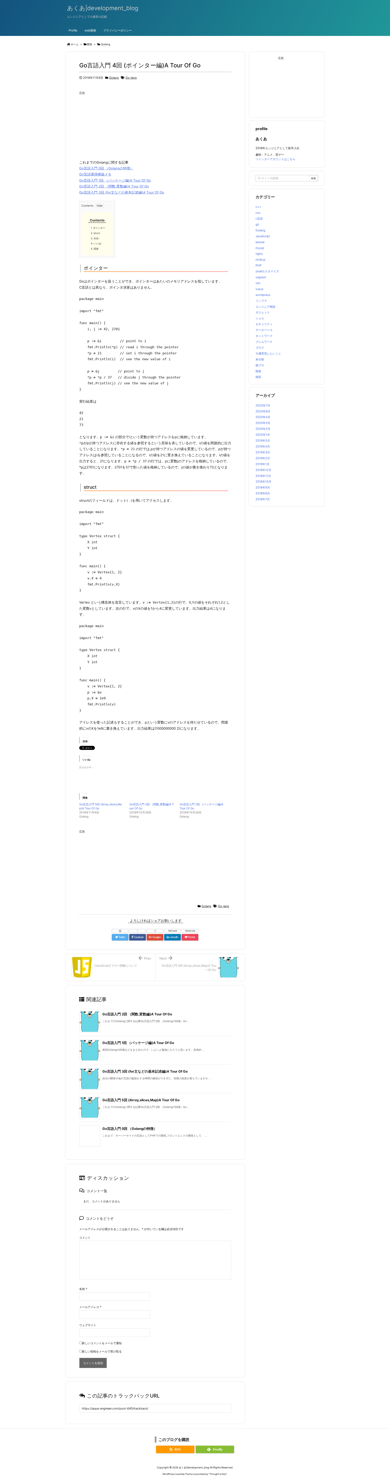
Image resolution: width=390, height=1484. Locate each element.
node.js (260, 259)
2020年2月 (263, 428)
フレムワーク (264, 341)
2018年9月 (263, 487)
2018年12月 (263, 470)
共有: (95, 238)
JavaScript (263, 236)
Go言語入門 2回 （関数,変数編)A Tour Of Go (114, 186)
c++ (258, 206)
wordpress (263, 295)
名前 (83, 1289)
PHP (258, 265)
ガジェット (263, 312)
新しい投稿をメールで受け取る (102, 1351)
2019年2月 (263, 458)
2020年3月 (263, 423)
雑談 (258, 377)
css (258, 212)
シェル (260, 318)
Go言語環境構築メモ (95, 174)
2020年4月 (263, 417)
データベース (264, 330)
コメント (85, 1237)
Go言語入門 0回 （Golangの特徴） (106, 168)
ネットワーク (264, 336)
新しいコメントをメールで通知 (102, 1343)
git (257, 224)
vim (258, 283)
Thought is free (218, 1474)
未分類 (260, 359)
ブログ (260, 347)
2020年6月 (263, 411)
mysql (260, 248)
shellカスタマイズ (267, 271)
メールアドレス (90, 1307)
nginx (259, 253)
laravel (260, 242)
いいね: (96, 243)
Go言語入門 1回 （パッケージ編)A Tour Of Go (115, 180)
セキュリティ (264, 324)
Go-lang (131, 77)
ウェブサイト (87, 1325)
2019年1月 (263, 464)
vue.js (259, 289)
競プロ (260, 365)
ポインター (98, 227)
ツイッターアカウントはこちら (275, 159)
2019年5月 (263, 440)
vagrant (261, 277)
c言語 (259, 218)
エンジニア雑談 (265, 306)
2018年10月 (263, 481)
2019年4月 (263, 446)
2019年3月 (263, 452)
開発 (258, 371)
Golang (114, 77)
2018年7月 (263, 499)
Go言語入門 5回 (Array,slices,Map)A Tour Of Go (141, 1100)
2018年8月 (263, 493)
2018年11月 (263, 476)
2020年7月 (263, 405)
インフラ (261, 300)
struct (95, 233)
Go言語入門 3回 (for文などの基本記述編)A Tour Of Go (121, 192)
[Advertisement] (155, 125)
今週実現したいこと (268, 353)
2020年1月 (263, 434)
